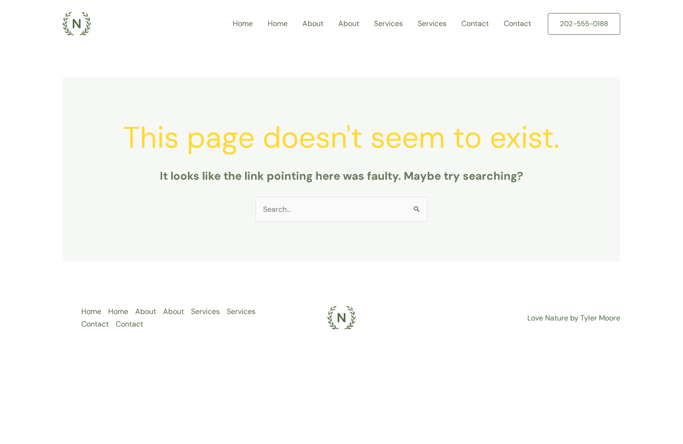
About (312, 23)
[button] (584, 24)
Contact (475, 23)
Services (388, 23)
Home (243, 23)
